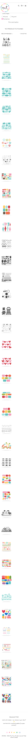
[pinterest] (12, 732)
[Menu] (25, 5)
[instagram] (7, 732)
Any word (14, 16)
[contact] (20, 732)
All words (5, 16)
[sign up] (17, 732)
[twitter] (14, 732)
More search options (13, 22)
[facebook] (10, 732)
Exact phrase (6, 19)
